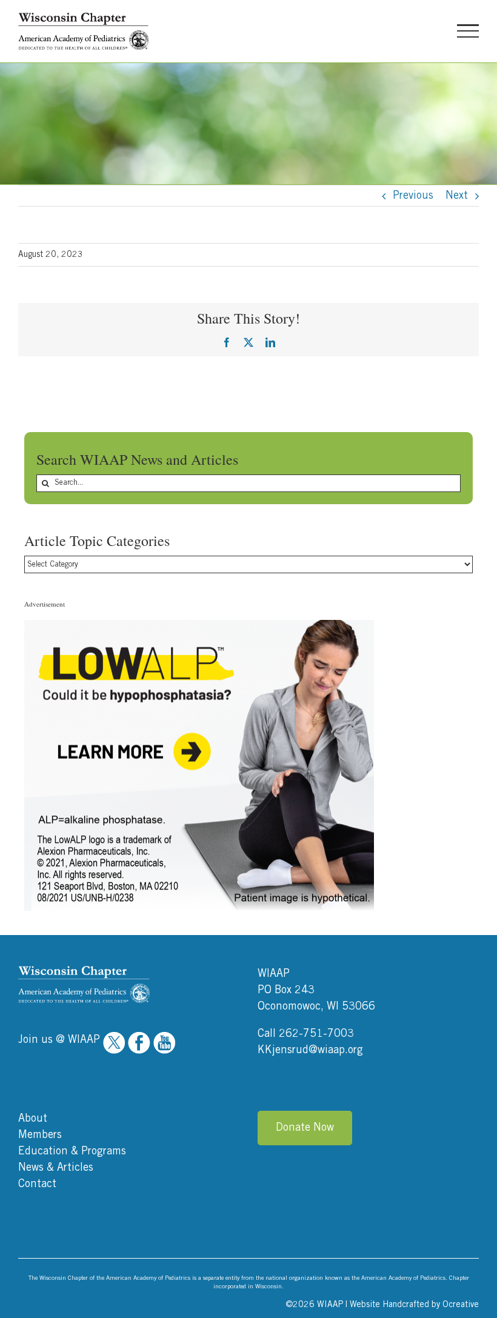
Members (40, 1135)
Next (456, 195)
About (32, 1118)
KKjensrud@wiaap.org (310, 1050)
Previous (413, 195)
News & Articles (55, 1167)
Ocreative (460, 1304)
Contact (37, 1184)
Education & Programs (72, 1151)
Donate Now (305, 1127)
